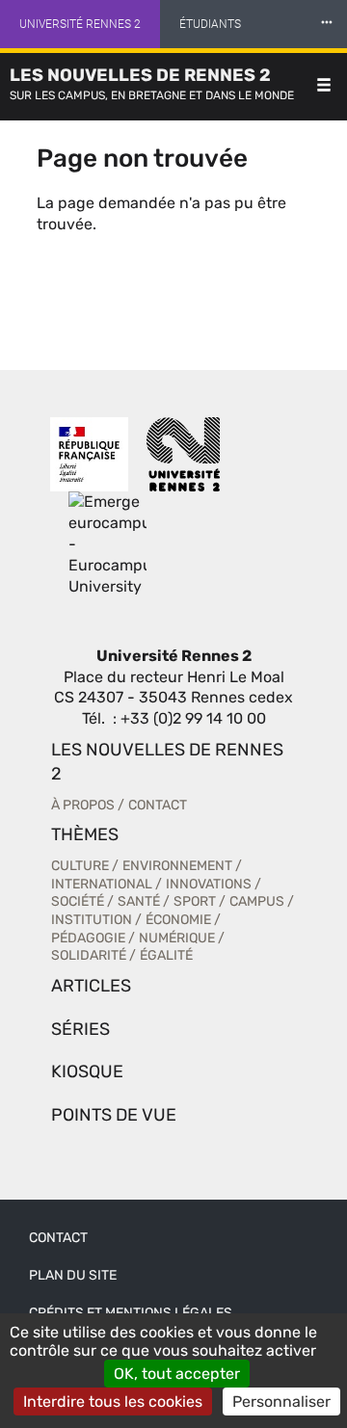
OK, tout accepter (177, 1373)
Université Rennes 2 (80, 24)
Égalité (166, 955)
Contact (157, 805)
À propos (83, 805)
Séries (80, 1029)
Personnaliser (281, 1401)
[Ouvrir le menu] (323, 87)
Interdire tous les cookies (112, 1401)
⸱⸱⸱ (327, 24)
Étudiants (210, 24)
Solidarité (88, 955)
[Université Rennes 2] (183, 454)
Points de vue (113, 1114)
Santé (139, 901)
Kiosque (87, 1071)
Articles (91, 985)
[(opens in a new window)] (107, 544)
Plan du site (73, 1275)
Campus (256, 901)
